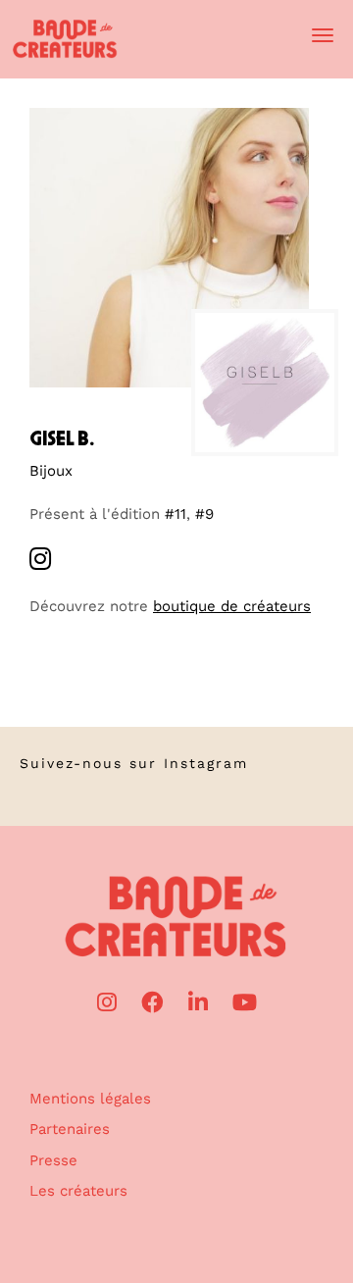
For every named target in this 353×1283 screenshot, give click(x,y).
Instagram (206, 763)
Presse (53, 1160)
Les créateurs (78, 1191)
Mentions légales (90, 1098)
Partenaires (69, 1129)
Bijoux (51, 471)
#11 (175, 514)
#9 (204, 514)
